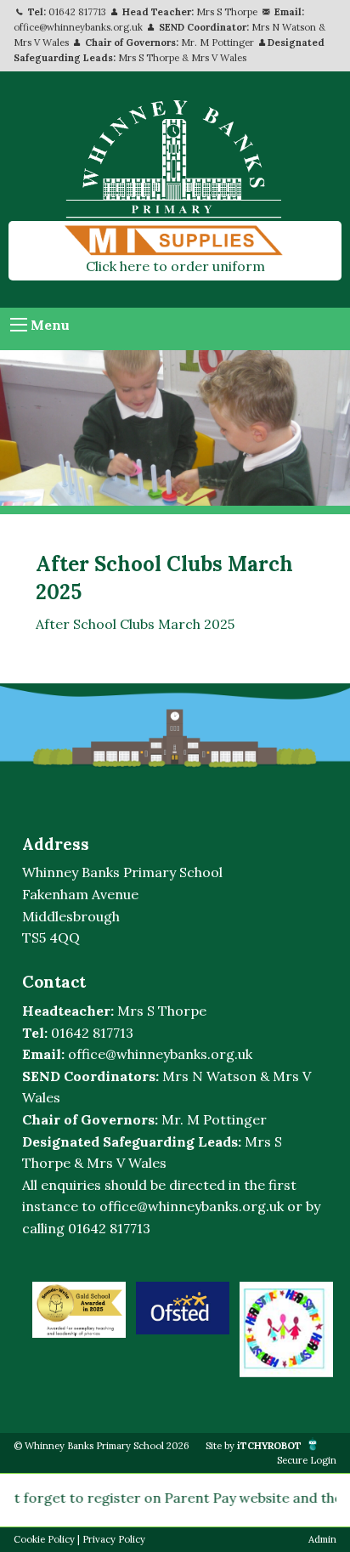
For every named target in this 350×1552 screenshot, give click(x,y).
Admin (322, 1539)
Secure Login (306, 1460)
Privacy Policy (113, 1539)
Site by (254, 1446)
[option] (79, 1309)
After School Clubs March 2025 (135, 623)
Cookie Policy (44, 1539)
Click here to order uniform (175, 266)
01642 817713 (77, 12)
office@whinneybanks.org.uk (78, 27)
